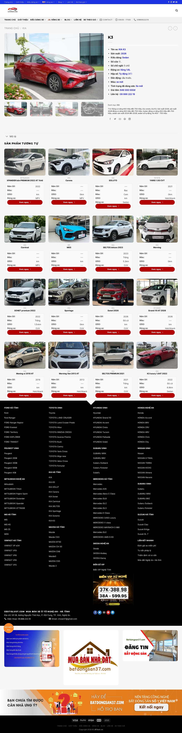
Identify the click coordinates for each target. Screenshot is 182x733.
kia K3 (154, 109)
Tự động (123, 73)
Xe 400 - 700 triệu (159, 113)
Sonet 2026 (113, 310)
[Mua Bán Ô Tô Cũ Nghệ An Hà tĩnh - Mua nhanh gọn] (21, 10)
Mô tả (13, 136)
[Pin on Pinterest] (125, 119)
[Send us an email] (176, 2)
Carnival (25, 247)
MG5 (69, 247)
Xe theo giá (80, 2)
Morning (157, 247)
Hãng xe (49, 2)
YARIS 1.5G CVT (157, 180)
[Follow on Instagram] (171, 2)
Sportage (69, 310)
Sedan (125, 57)
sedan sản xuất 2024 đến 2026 (124, 113)
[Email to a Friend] (120, 119)
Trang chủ (8, 2)
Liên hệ (70, 2)
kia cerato (147, 109)
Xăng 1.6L (125, 69)
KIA (24, 28)
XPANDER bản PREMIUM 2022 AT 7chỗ (25, 180)
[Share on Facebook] (110, 119)
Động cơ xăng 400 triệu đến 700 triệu (127, 109)
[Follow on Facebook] (168, 2)
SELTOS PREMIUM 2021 (113, 373)
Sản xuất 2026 (163, 109)
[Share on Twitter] (115, 119)
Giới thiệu (20, 2)
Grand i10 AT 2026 (157, 310)
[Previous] (9, 66)
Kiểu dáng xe (32, 2)
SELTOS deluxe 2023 (113, 247)
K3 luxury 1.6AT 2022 (157, 373)
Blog (60, 2)
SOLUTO (113, 180)
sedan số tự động (144, 113)
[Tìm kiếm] (176, 10)
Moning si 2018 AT (25, 373)
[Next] (98, 66)
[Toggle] (7, 137)
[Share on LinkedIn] (129, 119)
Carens (69, 180)
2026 (123, 53)
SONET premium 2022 (24, 310)
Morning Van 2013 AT (69, 373)
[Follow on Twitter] (174, 2)
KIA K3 (122, 49)
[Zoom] (7, 96)
